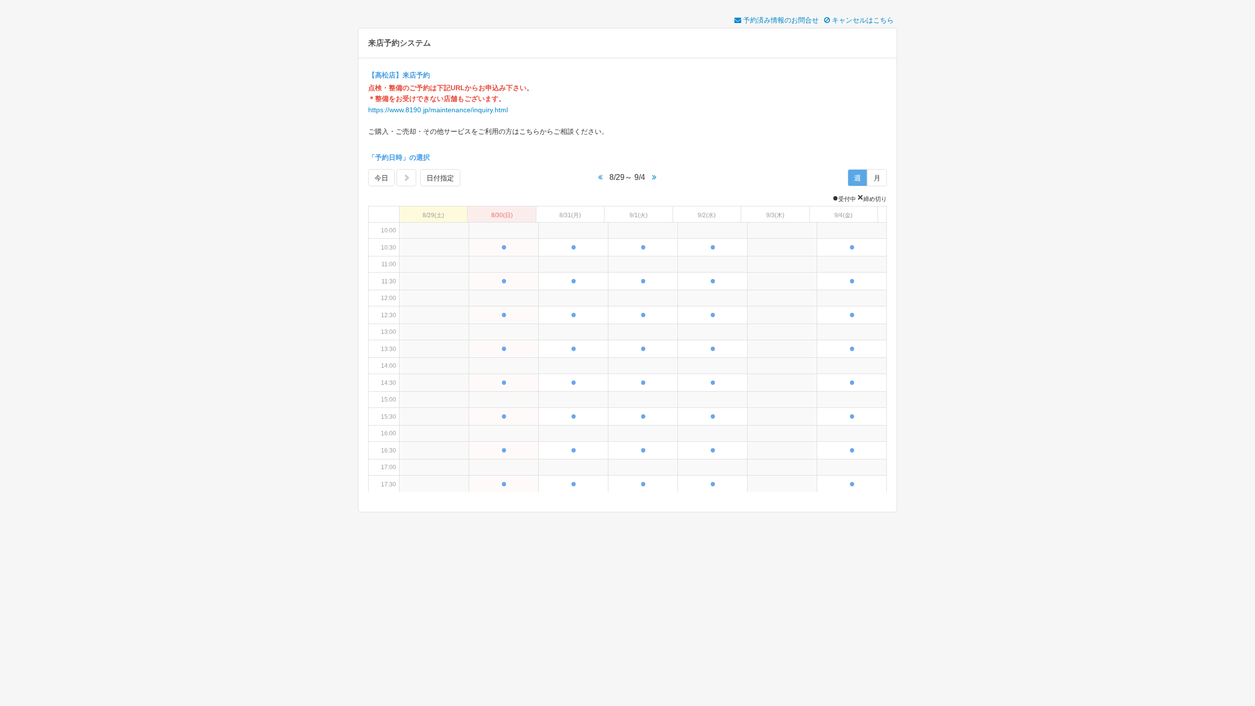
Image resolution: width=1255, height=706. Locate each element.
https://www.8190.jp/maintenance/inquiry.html (438, 110)
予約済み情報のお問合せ (780, 20)
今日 (381, 178)
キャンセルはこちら (862, 20)
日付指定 (440, 178)
